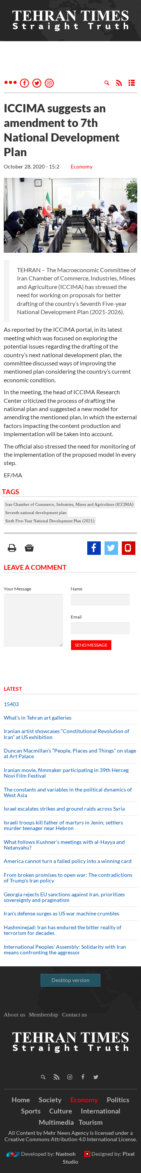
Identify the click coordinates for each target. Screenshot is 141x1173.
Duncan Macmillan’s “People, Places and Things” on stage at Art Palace (70, 753)
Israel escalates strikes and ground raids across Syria (64, 808)
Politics (118, 1099)
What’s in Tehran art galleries (37, 717)
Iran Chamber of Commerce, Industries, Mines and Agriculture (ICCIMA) (69, 504)
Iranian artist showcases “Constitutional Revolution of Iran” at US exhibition (66, 734)
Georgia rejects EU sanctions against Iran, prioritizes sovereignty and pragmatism (64, 897)
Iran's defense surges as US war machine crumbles (61, 913)
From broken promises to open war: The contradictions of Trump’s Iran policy (68, 878)
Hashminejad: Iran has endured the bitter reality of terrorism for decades (62, 930)
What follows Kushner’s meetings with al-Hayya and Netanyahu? (64, 845)
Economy (81, 166)
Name (76, 589)
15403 (11, 704)
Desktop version (70, 980)
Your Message (17, 589)
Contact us (74, 1015)
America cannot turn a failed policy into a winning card (68, 861)
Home (21, 1099)
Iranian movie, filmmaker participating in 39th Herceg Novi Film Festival (66, 773)
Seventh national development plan (36, 512)
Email (76, 617)
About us (14, 1015)
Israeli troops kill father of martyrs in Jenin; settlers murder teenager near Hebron (63, 825)
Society (50, 1099)
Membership (43, 1015)
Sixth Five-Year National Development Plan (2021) (49, 521)
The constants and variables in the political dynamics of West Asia (68, 792)
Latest (13, 689)
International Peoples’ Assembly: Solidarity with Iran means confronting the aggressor (65, 949)
